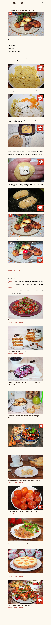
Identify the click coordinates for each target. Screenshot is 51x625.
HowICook (17, 2)
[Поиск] (42, 2)
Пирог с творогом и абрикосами (17, 574)
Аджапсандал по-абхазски (15, 449)
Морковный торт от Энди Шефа (17, 351)
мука (29, 268)
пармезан (32, 268)
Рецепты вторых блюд (12, 270)
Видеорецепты (15, 268)
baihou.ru (10, 287)
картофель (21, 268)
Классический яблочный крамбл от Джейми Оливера (24, 480)
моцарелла (25, 268)
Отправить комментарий (13, 276)
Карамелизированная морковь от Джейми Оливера (23, 511)
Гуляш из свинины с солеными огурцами (20, 543)
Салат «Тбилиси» (13, 320)
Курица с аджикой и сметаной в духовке (20, 605)
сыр (17, 270)
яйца (20, 270)
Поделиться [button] (10, 267)
